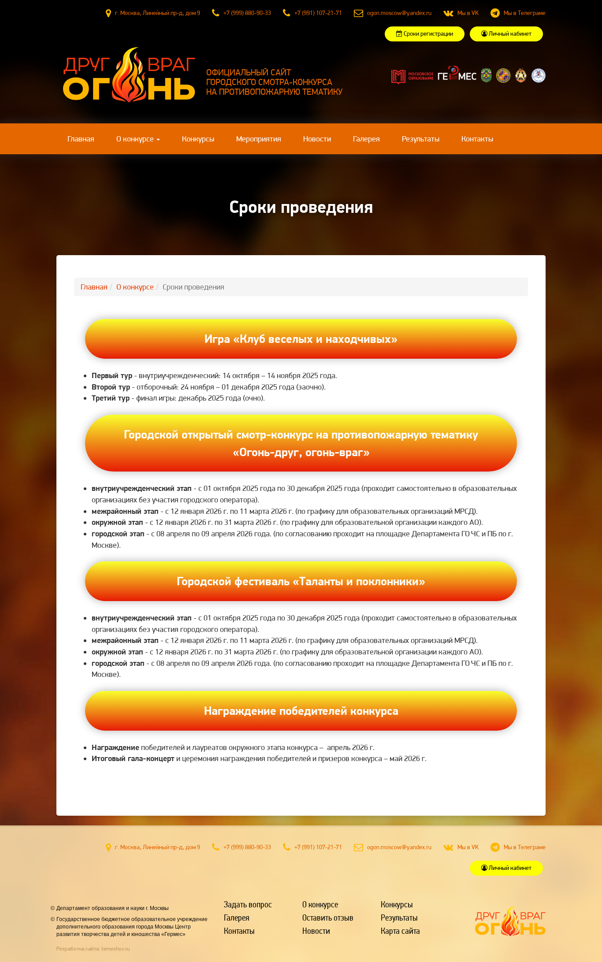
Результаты (420, 138)
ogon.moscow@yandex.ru (399, 12)
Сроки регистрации (427, 33)
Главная (86, 138)
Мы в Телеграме (525, 12)
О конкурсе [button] (136, 138)
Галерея (366, 138)
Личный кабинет (509, 33)
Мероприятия (258, 138)
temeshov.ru (115, 948)
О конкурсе (135, 286)
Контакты (477, 138)
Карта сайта (400, 930)
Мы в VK (468, 12)
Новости (317, 138)
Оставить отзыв (327, 917)
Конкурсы (198, 138)
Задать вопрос (248, 904)
